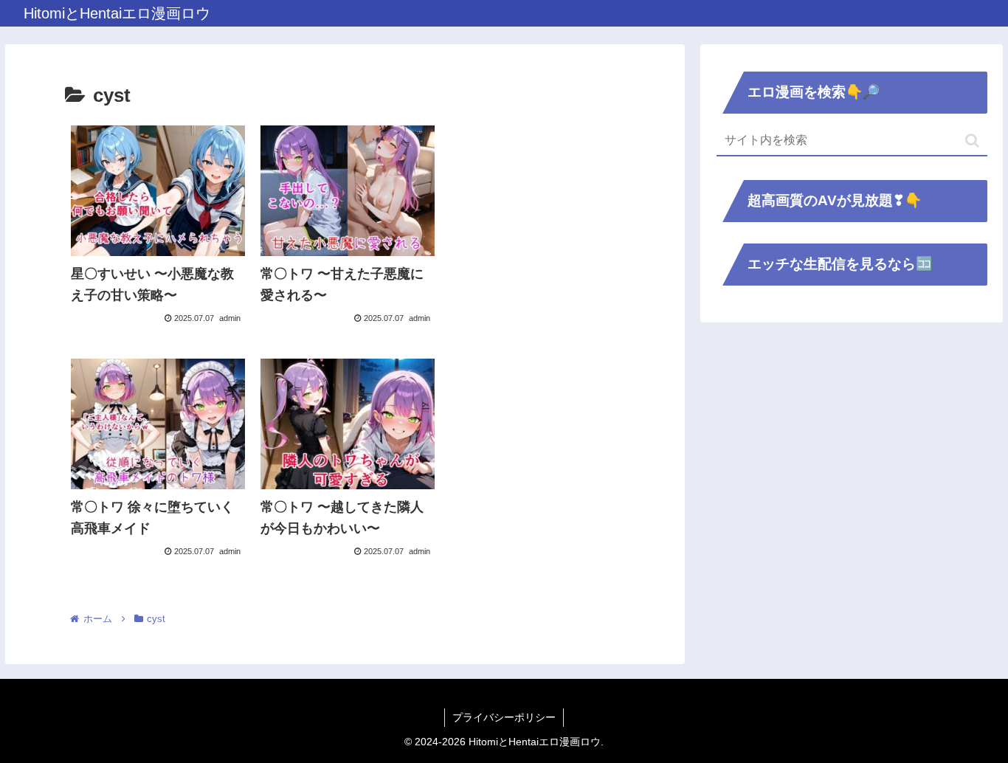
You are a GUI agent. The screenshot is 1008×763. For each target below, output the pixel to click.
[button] (972, 140)
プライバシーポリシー (504, 717)
